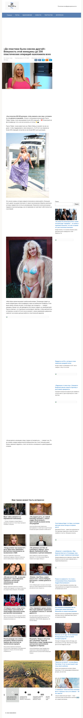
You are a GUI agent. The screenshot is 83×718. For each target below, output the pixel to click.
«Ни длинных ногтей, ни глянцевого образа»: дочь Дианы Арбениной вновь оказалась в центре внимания (41, 550)
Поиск (57, 201)
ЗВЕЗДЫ (6, 60)
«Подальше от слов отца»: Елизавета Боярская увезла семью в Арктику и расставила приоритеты (66, 387)
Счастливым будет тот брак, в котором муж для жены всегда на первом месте (67, 525)
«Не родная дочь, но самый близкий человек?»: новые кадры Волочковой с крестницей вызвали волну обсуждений (40, 520)
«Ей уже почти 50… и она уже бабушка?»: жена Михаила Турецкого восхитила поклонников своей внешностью (14, 580)
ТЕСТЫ (17, 15)
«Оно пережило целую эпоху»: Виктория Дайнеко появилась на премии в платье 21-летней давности (41, 610)
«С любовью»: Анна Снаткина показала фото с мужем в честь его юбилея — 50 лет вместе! (67, 691)
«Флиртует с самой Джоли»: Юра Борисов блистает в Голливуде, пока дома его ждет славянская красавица (67, 553)
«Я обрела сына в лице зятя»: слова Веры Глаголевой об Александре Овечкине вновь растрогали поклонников (14, 610)
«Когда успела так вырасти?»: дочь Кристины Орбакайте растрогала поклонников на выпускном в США (15, 550)
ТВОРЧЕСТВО (48, 15)
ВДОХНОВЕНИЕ (27, 15)
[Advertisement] (41, 31)
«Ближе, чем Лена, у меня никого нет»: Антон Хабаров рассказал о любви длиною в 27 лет (40, 579)
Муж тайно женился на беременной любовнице (12, 517)
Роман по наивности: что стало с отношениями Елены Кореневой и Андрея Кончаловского (65, 581)
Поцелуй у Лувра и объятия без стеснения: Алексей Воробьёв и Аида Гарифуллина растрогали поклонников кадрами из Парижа (41, 642)
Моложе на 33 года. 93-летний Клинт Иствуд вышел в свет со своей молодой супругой (66, 636)
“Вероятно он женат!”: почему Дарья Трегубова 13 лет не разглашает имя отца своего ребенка (66, 664)
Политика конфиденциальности (67, 6)
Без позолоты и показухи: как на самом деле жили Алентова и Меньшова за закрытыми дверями (66, 609)
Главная (9, 15)
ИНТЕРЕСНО (59, 15)
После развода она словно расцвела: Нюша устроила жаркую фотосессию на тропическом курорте (13, 641)
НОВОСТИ (38, 15)
